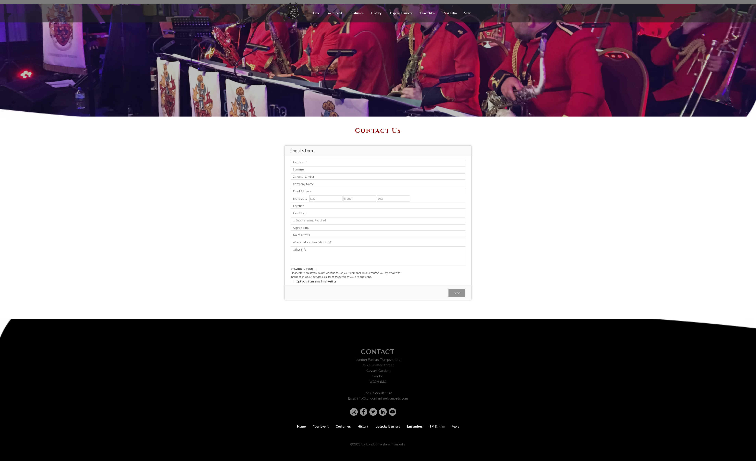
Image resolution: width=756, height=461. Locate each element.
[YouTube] (392, 412)
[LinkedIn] (383, 412)
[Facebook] (363, 412)
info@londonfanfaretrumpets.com (382, 398)
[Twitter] (373, 412)
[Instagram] (354, 412)
